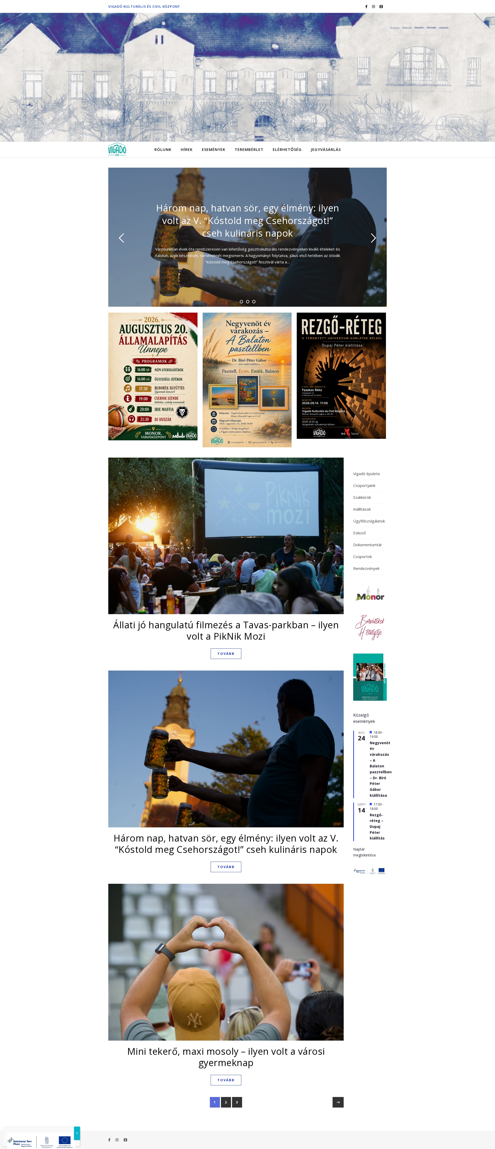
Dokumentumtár (367, 544)
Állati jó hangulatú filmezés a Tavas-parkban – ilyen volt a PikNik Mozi (226, 630)
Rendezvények (366, 568)
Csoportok (362, 556)
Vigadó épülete (366, 473)
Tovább (226, 653)
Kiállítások (362, 509)
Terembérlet (249, 149)
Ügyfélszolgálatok (369, 521)
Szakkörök (362, 497)
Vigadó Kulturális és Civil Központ (144, 6)
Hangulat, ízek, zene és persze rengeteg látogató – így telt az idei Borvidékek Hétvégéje (247, 220)
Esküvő (359, 532)
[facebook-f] (366, 6)
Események (213, 149)
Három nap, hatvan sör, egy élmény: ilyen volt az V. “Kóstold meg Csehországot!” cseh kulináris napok (226, 844)
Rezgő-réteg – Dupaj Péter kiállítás (377, 826)
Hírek (187, 149)
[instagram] (374, 6)
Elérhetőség (287, 149)
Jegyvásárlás (326, 149)
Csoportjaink (364, 485)
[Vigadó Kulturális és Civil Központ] (247, 77)
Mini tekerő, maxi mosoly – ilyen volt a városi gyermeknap (226, 1057)
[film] (381, 6)
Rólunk (162, 149)
